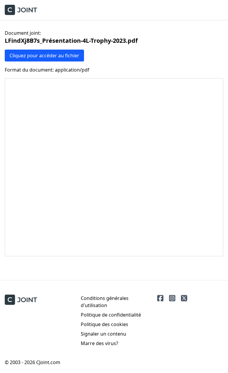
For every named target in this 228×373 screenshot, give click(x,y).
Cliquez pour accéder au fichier (44, 55)
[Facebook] (160, 298)
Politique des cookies (104, 324)
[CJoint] (21, 300)
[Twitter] (184, 298)
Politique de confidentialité (111, 315)
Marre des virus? (99, 343)
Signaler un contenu (103, 334)
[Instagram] (172, 298)
